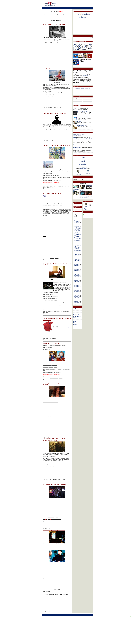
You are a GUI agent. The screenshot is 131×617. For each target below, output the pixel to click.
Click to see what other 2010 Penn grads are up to (50, 298)
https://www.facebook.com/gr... (80, 134)
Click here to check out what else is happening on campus (51, 175)
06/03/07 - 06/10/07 (77, 284)
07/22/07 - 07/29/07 (77, 275)
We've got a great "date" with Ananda (54, 24)
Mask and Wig (62, 479)
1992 (88, 45)
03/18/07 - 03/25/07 (77, 297)
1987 (73, 45)
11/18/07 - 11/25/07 (77, 254)
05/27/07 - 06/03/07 (77, 285)
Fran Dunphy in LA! (89, 196)
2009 (51, 186)
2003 (92, 47)
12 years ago (79, 135)
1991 (85, 45)
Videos (44, 312)
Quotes (51, 140)
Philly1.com (74, 320)
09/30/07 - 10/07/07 (77, 263)
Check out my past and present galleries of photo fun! (50, 365)
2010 (51, 311)
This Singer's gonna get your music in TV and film (77, 246)
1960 (86, 43)
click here (65, 453)
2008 (90, 48)
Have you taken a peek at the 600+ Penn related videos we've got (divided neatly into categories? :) (56, 418)
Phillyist (74, 322)
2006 (83, 48)
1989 (79, 45)
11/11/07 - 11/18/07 (77, 255)
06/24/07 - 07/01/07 (77, 280)
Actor (52, 107)
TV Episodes (55, 432)
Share (43, 108)
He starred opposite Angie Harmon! (54, 530)
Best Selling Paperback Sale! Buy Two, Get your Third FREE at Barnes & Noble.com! (56, 594)
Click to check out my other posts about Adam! (49, 464)
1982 (79, 44)
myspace (57, 180)
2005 (79, 48)
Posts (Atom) (48, 591)
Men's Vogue (58, 82)
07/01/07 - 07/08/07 (77, 279)
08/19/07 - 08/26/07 (77, 270)
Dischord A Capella (62, 431)
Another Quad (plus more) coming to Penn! (56, 145)
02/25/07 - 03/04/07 (77, 301)
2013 (86, 49)
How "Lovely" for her (49, 68)
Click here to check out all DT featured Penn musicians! (50, 296)
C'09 (52, 186)
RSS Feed (78, 14)
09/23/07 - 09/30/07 (77, 264)
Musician (64, 311)
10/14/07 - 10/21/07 (77, 260)
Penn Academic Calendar (76, 313)
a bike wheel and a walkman (59, 453)
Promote (44, 9)
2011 (80, 49)
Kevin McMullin (58, 311)
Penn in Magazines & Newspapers (82, 190)
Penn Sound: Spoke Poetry (77, 316)
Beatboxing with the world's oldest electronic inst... (77, 248)
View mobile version (57, 589)
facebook (49, 180)
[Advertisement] (75, 4)
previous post (50, 39)
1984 (85, 44)
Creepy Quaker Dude (53, 378)
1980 (77, 44)
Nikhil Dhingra (67, 311)
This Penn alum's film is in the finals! (54, 484)
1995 (79, 46)
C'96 (54, 107)
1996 (51, 107)
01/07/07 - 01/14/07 (77, 302)
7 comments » (56, 258)
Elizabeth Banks (57, 107)
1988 (76, 45)
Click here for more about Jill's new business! (49, 416)
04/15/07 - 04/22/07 (77, 292)
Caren (74, 146)
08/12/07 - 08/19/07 (77, 271)
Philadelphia (47, 187)
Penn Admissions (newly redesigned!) (76, 314)
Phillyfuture (74, 321)
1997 (90, 46)
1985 (87, 44)
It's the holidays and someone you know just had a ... (77, 241)
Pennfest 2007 (82, 196)
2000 (81, 47)
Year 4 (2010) (83, 161)
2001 (84, 47)
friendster (52, 180)
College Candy (75, 308)
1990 (82, 45)
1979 (74, 44)
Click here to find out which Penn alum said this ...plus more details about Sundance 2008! (55, 129)
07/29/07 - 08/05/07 (77, 274)
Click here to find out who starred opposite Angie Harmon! (51, 545)
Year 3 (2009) (83, 160)
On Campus (65, 186)
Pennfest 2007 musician (52, 37)
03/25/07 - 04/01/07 (77, 296)
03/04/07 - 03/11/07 (77, 300)
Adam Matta (53, 479)
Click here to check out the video (47, 173)
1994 (75, 46)
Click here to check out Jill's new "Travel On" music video (50, 402)
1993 (92, 45)
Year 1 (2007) (83, 157)
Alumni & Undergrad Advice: (82, 163)
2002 (88, 47)
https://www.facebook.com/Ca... (77, 147)
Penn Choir (51, 432)
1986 (90, 44)
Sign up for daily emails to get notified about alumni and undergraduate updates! (54, 98)
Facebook (88, 14)
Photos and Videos (83, 168)
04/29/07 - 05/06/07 (77, 290)
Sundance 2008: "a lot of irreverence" (54, 113)
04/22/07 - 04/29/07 (77, 291)
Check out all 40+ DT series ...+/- (56, 20)
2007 (86, 48)
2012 (83, 49)
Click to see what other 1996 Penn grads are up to (50, 94)
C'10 (52, 311)
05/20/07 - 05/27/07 (77, 286)
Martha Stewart (45, 432)
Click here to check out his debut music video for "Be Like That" (62, 284)
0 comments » (62, 107)
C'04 (59, 431)
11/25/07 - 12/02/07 (77, 227)
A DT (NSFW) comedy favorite (83, 167)
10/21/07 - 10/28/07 (77, 259)
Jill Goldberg (67, 431)
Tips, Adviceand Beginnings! (88, 173)
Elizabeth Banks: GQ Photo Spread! (82, 125)
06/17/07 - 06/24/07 (77, 281)
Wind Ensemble (59, 432)
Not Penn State (52, 258)
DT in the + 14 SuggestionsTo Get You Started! (78, 174)
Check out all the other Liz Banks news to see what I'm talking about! (52, 92)
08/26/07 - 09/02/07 (77, 269)
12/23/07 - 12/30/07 (77, 222)
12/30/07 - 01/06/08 (77, 221)
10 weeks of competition (47, 498)
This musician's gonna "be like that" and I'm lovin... (77, 238)
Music (61, 311)
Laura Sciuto (61, 186)
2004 (51, 431)
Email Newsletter (83, 14)
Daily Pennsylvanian (56, 186)
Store (50, 338)
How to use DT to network (82, 164)
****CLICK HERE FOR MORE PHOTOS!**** (83, 197)
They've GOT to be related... (51, 343)
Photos (57, 378)
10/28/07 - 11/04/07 (77, 258)
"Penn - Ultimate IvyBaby (56, 326)
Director (55, 311)
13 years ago (79, 139)
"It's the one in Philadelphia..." (52, 193)
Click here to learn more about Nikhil (48, 294)
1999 (77, 47)
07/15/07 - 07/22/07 (77, 276)
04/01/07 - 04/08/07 (77, 295)
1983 (82, 44)
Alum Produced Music (55, 431)
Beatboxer (56, 479)
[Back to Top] (130, 616)
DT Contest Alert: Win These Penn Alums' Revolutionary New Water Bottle (83, 116)
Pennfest (52, 279)
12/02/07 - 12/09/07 (77, 226)
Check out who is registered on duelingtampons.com (50, 96)
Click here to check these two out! (47, 347)
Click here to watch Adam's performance (48, 462)
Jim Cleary (74, 134)
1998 (73, 47)
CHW (43, 211)
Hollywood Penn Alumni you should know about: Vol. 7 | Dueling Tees (81, 148)
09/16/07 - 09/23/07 (77, 265)
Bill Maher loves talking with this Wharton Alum (83, 111)
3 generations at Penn (85, 75)
